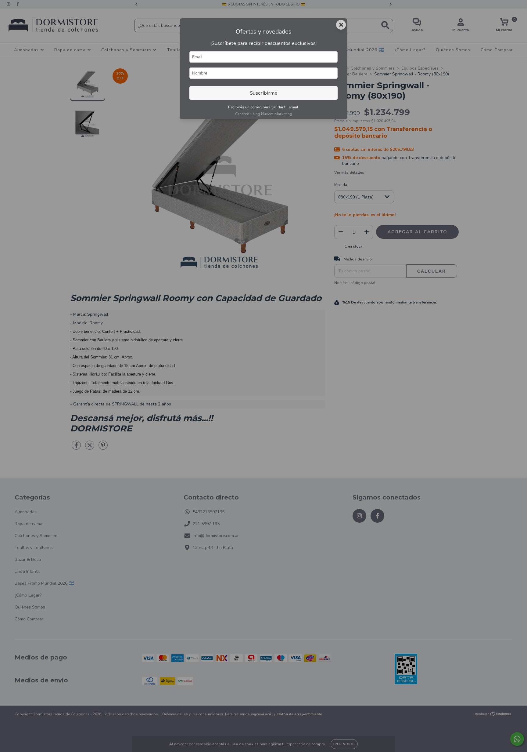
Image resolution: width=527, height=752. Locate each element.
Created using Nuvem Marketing (263, 114)
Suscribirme (263, 92)
